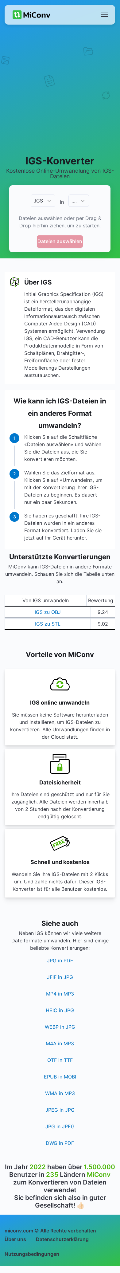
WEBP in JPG (60, 1027)
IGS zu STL (47, 624)
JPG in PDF (60, 960)
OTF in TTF (60, 1060)
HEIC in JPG (60, 1010)
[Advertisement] (60, 89)
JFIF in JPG (60, 977)
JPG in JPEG (60, 1126)
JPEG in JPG (60, 1110)
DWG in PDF (60, 1143)
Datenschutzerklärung (62, 1239)
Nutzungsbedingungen (32, 1253)
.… (74, 201)
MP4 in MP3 (60, 994)
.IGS (38, 201)
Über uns (15, 1239)
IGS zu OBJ (48, 612)
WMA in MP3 (60, 1093)
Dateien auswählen (59, 241)
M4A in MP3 (60, 1043)
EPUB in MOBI (60, 1077)
